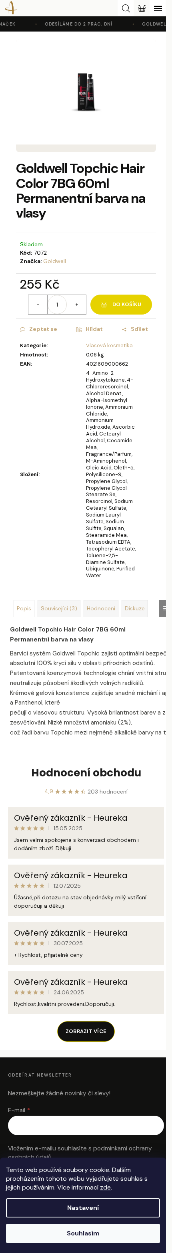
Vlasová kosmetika (109, 345)
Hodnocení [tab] (101, 608)
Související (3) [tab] (59, 608)
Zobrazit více (86, 1031)
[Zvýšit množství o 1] (76, 304)
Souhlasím (83, 1233)
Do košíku (126, 304)
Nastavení (83, 1208)
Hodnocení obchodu (86, 773)
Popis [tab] (24, 608)
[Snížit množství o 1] (38, 304)
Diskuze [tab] (135, 608)
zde (105, 1187)
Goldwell (54, 261)
